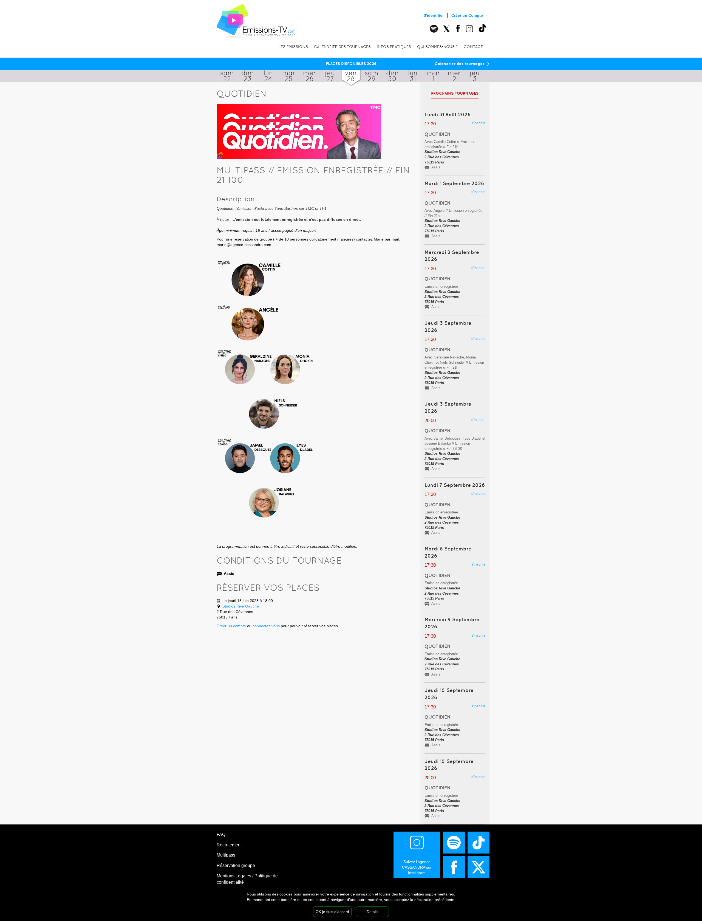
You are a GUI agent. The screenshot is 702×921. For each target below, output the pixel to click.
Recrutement (229, 845)
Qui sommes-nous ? (437, 46)
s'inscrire (478, 123)
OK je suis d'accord (332, 911)
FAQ (221, 834)
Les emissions (293, 46)
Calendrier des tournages (342, 46)
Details (372, 911)
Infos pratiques (394, 46)
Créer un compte (231, 626)
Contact (473, 46)
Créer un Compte (467, 15)
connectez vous (266, 626)
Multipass (226, 855)
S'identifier (434, 15)
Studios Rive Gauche (240, 606)
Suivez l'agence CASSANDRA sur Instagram (417, 867)
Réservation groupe (236, 865)
